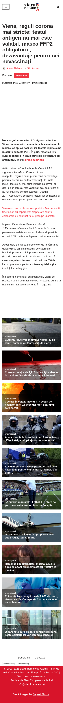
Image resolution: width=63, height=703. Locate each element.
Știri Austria (33, 68)
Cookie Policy (23, 663)
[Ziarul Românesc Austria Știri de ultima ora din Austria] (31, 7)
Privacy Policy (9, 663)
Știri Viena (21, 75)
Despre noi (24, 657)
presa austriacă (34, 159)
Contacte (40, 657)
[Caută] (58, 7)
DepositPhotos (41, 694)
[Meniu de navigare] (5, 7)
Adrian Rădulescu (15, 68)
